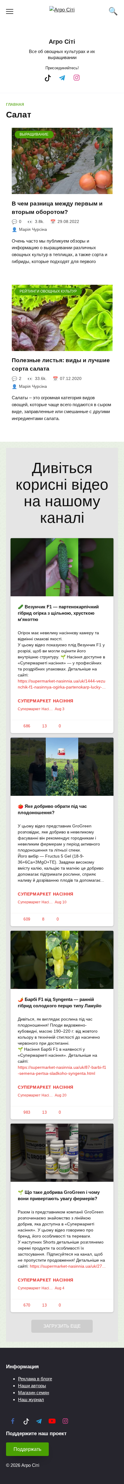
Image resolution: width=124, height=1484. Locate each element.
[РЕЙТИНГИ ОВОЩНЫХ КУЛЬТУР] (62, 347)
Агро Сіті (62, 41)
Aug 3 (59, 709)
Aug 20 (61, 1095)
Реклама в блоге (35, 1378)
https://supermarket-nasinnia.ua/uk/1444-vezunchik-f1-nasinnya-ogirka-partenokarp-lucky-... (62, 684)
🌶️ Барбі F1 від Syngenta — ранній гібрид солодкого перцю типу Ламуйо (59, 1002)
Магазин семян (33, 1392)
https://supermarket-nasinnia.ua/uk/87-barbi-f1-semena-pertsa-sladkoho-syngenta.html (62, 1070)
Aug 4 (59, 1288)
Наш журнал (31, 1399)
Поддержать (27, 1449)
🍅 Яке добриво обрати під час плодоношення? (52, 809)
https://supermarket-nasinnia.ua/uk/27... (68, 1266)
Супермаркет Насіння (45, 700)
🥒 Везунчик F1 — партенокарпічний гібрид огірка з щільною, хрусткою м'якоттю (58, 613)
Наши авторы (32, 1385)
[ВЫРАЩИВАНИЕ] (62, 190)
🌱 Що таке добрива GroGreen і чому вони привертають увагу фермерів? (59, 1195)
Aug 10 (61, 902)
